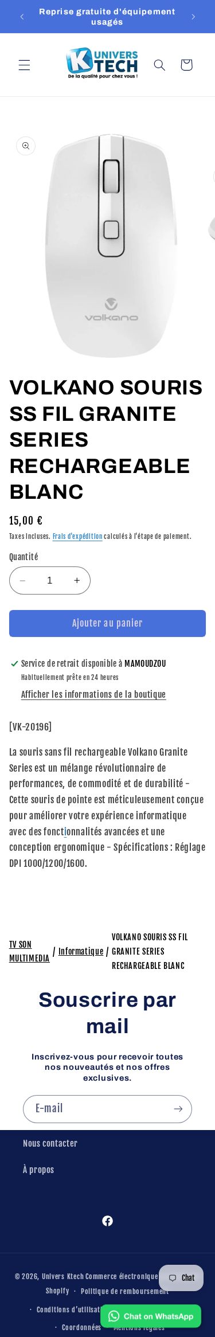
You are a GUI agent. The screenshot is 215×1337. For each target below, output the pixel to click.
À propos (38, 1169)
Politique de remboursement (125, 1291)
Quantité (23, 557)
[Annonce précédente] (21, 16)
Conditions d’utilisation (73, 1309)
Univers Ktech (63, 1276)
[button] (24, 65)
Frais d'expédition (78, 537)
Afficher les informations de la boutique (93, 694)
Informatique (81, 951)
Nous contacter (50, 1143)
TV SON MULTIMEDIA (29, 952)
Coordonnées (81, 1327)
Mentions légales (139, 1327)
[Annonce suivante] (193, 16)
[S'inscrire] (178, 1109)
